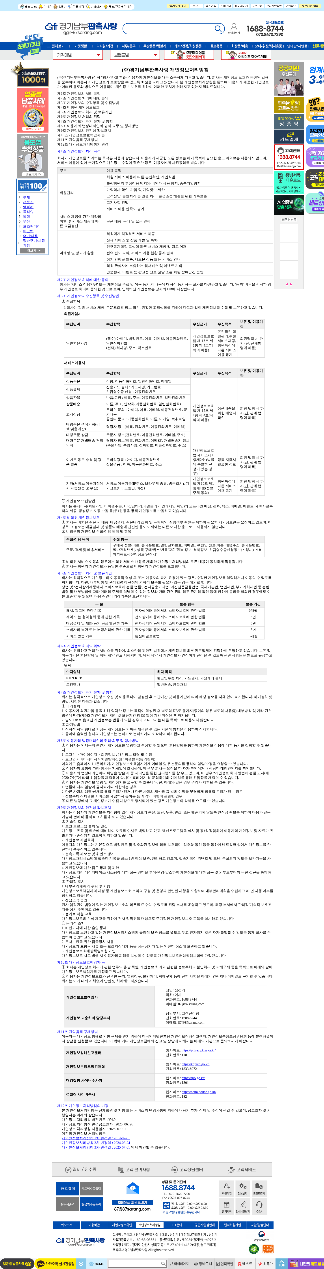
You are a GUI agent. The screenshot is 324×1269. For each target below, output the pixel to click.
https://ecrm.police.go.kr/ (199, 1092)
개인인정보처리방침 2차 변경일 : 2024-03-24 (96, 1143)
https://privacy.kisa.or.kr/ (199, 1050)
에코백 (28, 231)
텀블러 (28, 207)
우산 (26, 221)
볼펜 (26, 216)
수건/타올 (30, 236)
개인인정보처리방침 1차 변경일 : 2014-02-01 (96, 1138)
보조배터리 (32, 226)
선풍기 (28, 202)
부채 (26, 197)
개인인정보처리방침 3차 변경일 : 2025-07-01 (96, 1147)
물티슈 (28, 212)
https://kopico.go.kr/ (195, 1064)
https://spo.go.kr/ (193, 1078)
